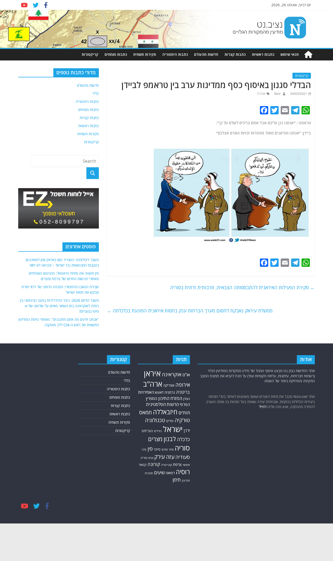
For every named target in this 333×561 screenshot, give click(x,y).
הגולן (186, 398)
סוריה (182, 448)
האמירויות (146, 392)
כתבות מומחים (116, 54)
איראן (152, 373)
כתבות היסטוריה (175, 54)
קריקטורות (90, 54)
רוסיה (183, 471)
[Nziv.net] (308, 54)
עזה (170, 456)
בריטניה (183, 392)
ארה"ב (261, 93)
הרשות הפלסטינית (162, 404)
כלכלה (183, 439)
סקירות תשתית (144, 54)
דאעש (159, 392)
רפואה (170, 472)
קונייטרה (166, 465)
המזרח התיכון (170, 398)
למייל (262, 406)
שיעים (159, 473)
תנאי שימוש (289, 54)
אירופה (182, 384)
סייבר (157, 449)
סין (150, 448)
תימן (176, 479)
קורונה (154, 464)
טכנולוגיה (155, 420)
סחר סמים (168, 449)
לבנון (170, 439)
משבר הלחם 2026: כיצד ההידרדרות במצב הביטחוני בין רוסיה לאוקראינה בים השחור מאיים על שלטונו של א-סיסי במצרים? (59, 306)
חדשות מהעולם (206, 54)
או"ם (186, 375)
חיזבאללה (165, 412)
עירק (159, 456)
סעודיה (182, 457)
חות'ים (184, 413)
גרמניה (170, 392)
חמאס (145, 412)
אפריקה (168, 385)
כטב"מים (147, 431)
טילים (170, 421)
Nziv (276, 93)
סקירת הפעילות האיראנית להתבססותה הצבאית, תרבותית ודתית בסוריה (242, 287)
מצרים (155, 439)
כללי (96, 93)
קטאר (142, 465)
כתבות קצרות (235, 54)
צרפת (177, 464)
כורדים (158, 431)
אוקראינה (171, 374)
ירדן (187, 430)
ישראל (173, 429)
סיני (144, 449)
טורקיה (182, 420)
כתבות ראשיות (263, 54)
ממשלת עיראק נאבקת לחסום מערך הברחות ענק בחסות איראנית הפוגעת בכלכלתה (190, 310)
